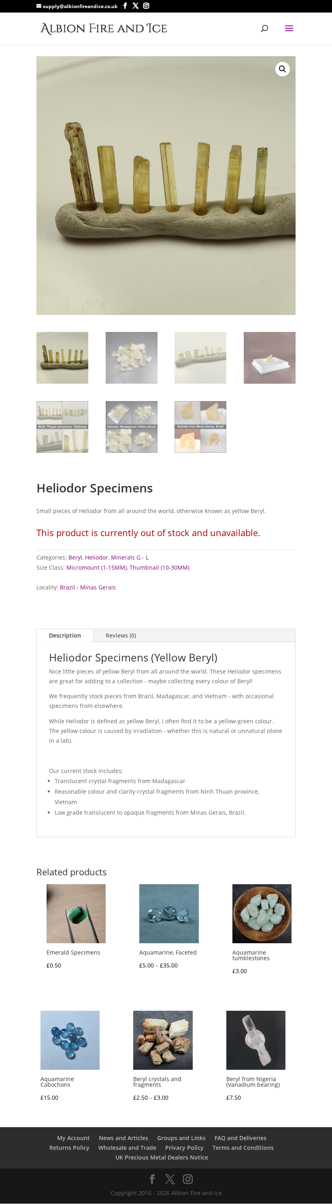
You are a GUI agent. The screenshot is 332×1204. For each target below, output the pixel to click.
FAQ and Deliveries (240, 1138)
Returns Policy (69, 1147)
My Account (73, 1138)
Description (65, 635)
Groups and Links (181, 1138)
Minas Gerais (98, 587)
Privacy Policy (184, 1147)
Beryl (75, 557)
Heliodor (96, 557)
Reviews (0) (121, 635)
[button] (282, 69)
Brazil (67, 587)
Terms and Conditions (243, 1147)
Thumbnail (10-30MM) (159, 567)
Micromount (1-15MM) (96, 567)
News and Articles (123, 1138)
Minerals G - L (130, 557)
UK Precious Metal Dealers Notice (161, 1157)
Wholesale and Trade (127, 1147)
